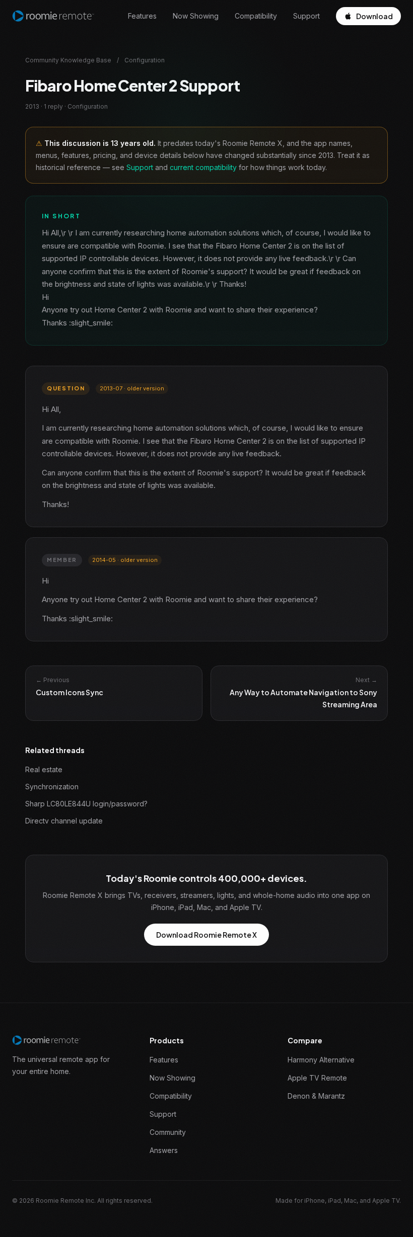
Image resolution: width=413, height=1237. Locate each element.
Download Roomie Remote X (206, 934)
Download (374, 16)
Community (168, 1132)
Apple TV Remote (317, 1078)
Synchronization (52, 786)
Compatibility (256, 16)
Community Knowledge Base (68, 60)
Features (142, 16)
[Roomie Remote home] (53, 16)
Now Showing (196, 16)
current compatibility (203, 167)
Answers (164, 1150)
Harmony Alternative (321, 1059)
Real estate (43, 769)
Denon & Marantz (316, 1096)
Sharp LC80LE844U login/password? (86, 803)
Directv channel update (64, 820)
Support (306, 16)
